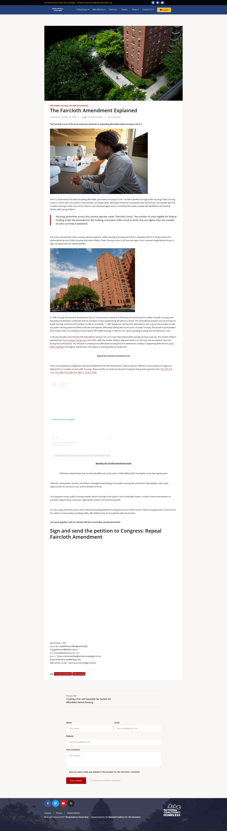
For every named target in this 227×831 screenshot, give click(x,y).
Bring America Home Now (77, 817)
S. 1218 (86, 372)
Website (69, 736)
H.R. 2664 (68, 372)
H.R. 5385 (59, 372)
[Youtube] (63, 803)
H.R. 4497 (78, 372)
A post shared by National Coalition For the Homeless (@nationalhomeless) (82, 455)
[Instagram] (70, 803)
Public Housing (78, 674)
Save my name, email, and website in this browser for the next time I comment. (104, 772)
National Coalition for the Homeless (125, 817)
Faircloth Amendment (78, 105)
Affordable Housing (59, 105)
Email (116, 722)
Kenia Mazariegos (95, 117)
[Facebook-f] (47, 803)
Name (69, 722)
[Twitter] (55, 803)
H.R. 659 (164, 369)
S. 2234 (93, 372)
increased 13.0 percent (76, 340)
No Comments (114, 117)
